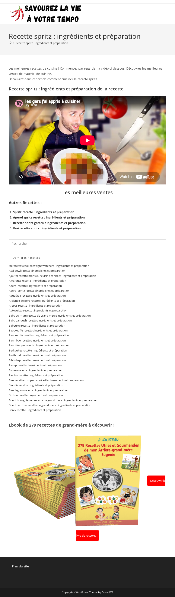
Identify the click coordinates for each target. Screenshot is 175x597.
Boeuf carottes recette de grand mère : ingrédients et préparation (50, 405)
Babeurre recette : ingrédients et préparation (37, 325)
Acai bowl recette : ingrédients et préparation (37, 271)
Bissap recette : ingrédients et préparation (35, 365)
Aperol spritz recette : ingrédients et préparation (49, 217)
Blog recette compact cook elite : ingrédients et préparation (46, 380)
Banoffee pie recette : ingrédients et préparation (39, 345)
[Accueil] (10, 43)
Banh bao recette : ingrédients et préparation (37, 340)
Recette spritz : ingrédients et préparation (42, 43)
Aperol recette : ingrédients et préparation (35, 286)
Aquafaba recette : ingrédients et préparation (37, 295)
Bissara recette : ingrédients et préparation (36, 370)
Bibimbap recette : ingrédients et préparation (37, 360)
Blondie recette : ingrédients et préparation (36, 385)
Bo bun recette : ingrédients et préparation (36, 395)
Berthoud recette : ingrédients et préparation (37, 355)
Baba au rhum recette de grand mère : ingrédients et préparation (50, 315)
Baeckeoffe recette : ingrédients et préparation (38, 330)
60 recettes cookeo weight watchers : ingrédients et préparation (49, 266)
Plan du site (20, 566)
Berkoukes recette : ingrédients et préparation (38, 350)
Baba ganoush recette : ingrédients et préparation (40, 320)
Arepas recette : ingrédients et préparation (35, 305)
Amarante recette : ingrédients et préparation (37, 281)
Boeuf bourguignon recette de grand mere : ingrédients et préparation (53, 400)
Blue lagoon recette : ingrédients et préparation (39, 390)
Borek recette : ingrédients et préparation (35, 410)
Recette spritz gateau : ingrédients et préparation (49, 223)
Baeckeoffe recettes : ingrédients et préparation (39, 335)
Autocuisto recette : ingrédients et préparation (38, 310)
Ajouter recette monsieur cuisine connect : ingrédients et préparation (52, 276)
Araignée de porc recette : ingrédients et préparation (42, 301)
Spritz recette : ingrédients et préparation (43, 212)
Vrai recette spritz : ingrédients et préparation (47, 228)
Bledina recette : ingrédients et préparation (36, 375)
